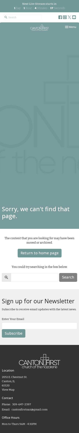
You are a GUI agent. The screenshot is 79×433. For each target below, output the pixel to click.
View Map (8, 389)
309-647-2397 (21, 404)
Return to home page (40, 252)
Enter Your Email (13, 319)
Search (68, 277)
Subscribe (13, 333)
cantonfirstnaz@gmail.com (29, 409)
